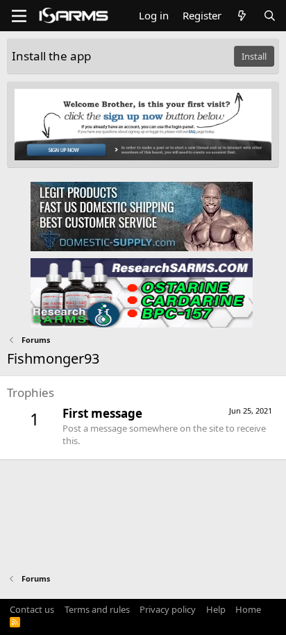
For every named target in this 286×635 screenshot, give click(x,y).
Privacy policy (168, 609)
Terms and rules (97, 609)
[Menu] (19, 16)
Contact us (32, 609)
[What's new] (241, 15)
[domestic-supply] (142, 216)
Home (248, 609)
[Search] (269, 15)
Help (216, 609)
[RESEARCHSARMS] (142, 292)
